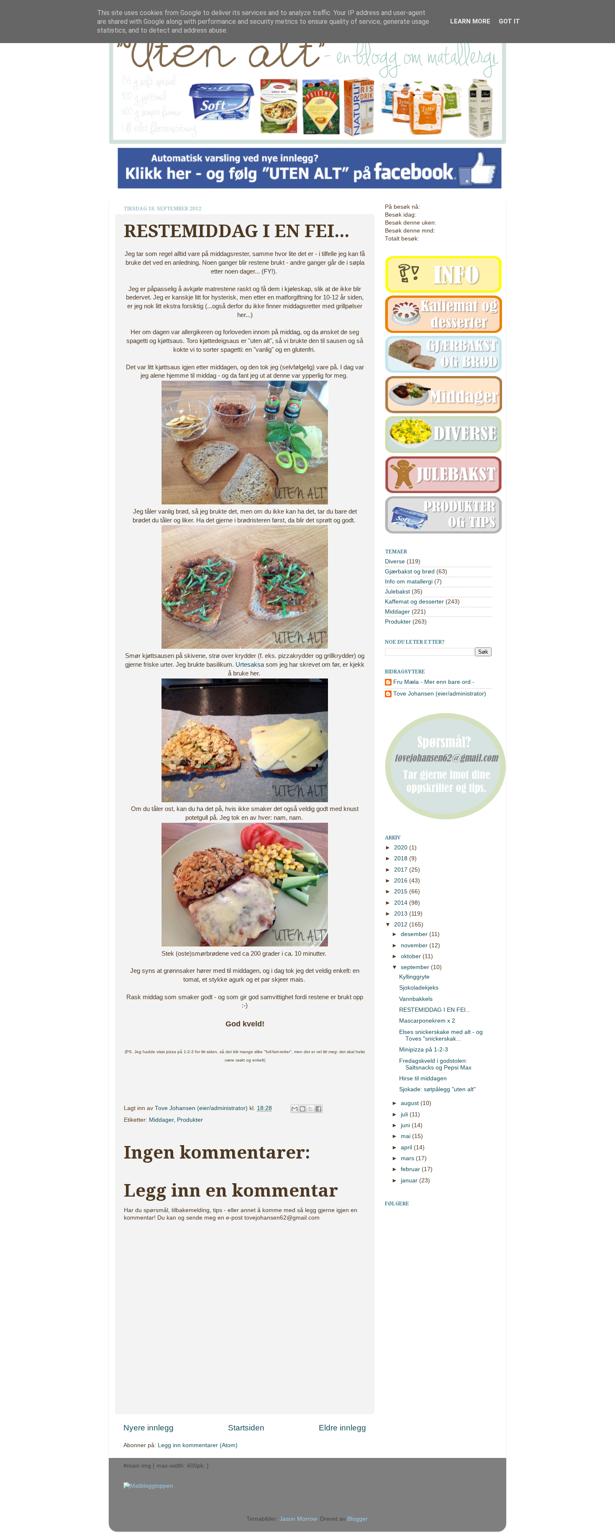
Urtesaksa (250, 664)
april (407, 1147)
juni (406, 1125)
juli (405, 1114)
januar (410, 1180)
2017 (401, 870)
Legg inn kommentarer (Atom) (198, 1445)
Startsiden (246, 1427)
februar (411, 1169)
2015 (401, 891)
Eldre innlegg (342, 1427)
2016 (401, 880)
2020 (401, 847)
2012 (401, 924)
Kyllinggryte (414, 977)
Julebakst (397, 591)
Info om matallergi (409, 581)
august (410, 1103)
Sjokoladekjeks (418, 988)
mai (406, 1136)
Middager (161, 1120)
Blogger (357, 1519)
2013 (401, 914)
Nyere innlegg (148, 1427)
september (416, 967)
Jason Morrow (298, 1519)
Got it (509, 21)
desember (415, 934)
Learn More (470, 21)
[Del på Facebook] (318, 1109)
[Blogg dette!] (302, 1109)
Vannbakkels (416, 999)
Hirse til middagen (423, 1078)
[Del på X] (310, 1109)
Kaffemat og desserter (414, 602)
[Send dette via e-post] (294, 1109)
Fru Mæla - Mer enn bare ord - (433, 682)
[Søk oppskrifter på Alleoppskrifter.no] (148, 1486)
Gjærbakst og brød (410, 571)
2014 (401, 903)
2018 (401, 858)
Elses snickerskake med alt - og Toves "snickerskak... (441, 1035)
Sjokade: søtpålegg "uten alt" (437, 1089)
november (415, 945)
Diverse (395, 561)
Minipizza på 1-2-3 (423, 1049)
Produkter (190, 1120)
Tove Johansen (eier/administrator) (202, 1108)
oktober (412, 956)
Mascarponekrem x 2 (427, 1021)
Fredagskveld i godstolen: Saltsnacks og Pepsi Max (435, 1064)
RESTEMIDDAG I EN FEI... (435, 1010)
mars (408, 1158)
